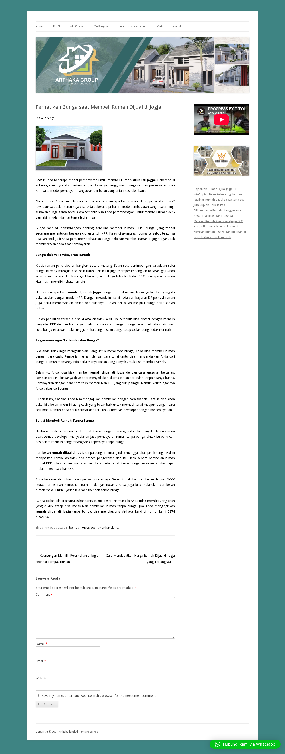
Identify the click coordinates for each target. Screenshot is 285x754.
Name (41, 644)
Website (41, 678)
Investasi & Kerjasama (133, 26)
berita (73, 527)
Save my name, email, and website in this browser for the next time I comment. (99, 695)
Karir (160, 26)
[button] (245, 744)
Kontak (177, 26)
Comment (44, 594)
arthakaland (110, 527)
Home (39, 26)
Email (41, 661)
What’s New (77, 26)
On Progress (102, 26)
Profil (56, 26)
